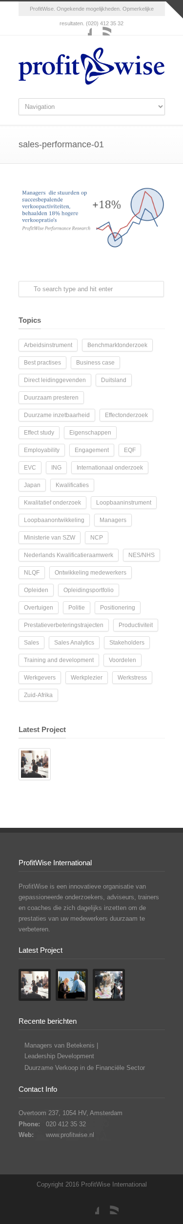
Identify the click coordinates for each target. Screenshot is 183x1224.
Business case (95, 362)
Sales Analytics (74, 642)
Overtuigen (38, 607)
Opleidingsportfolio (88, 590)
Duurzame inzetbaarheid (57, 415)
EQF (130, 450)
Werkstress (132, 677)
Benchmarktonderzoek (117, 345)
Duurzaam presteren (51, 397)
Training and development (59, 660)
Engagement (92, 450)
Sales (31, 642)
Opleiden (36, 590)
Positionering (117, 607)
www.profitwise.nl (70, 1134)
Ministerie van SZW (49, 537)
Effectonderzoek (126, 415)
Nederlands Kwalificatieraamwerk (68, 555)
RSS (101, 25)
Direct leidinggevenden (55, 380)
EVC (30, 467)
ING (56, 467)
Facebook (82, 25)
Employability (42, 450)
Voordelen (122, 660)
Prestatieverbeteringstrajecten (63, 625)
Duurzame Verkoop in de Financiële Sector (84, 1067)
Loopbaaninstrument (123, 502)
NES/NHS (141, 555)
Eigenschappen (90, 432)
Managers (113, 520)
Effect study (39, 432)
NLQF (32, 572)
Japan (32, 485)
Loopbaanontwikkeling (54, 520)
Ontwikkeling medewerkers (90, 572)
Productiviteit (136, 625)
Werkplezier (86, 677)
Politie (76, 607)
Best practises (42, 362)
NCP (96, 537)
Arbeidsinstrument (48, 345)
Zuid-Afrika (38, 695)
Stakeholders (126, 642)
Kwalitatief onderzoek (52, 502)
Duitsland (113, 380)
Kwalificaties (72, 485)
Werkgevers (40, 677)
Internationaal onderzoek (110, 467)
